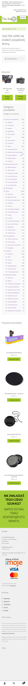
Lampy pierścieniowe (13, 287)
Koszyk (6, 607)
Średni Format (11, 230)
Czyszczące (11, 125)
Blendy (9, 281)
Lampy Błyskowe (10, 236)
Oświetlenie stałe (12, 296)
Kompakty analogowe (14, 209)
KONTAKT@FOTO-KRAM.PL (14, 519)
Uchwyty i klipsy (12, 307)
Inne (9, 137)
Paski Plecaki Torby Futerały (15, 152)
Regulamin (7, 601)
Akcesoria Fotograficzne (12, 119)
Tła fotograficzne (12, 304)
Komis (7, 191)
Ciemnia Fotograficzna (14, 200)
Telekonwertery (12, 269)
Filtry (9, 257)
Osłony (9, 263)
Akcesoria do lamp (13, 239)
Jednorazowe (11, 170)
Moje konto (7, 598)
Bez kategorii (9, 188)
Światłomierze (12, 158)
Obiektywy (10, 227)
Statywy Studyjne (12, 301)
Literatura (10, 143)
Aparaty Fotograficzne (12, 164)
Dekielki (10, 128)
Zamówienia (7, 604)
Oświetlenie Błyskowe (13, 293)
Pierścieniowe (11, 242)
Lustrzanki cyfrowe (13, 224)
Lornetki (10, 218)
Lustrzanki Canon (12, 176)
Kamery (10, 206)
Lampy (9, 215)
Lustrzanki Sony (12, 185)
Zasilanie (10, 161)
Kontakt (6, 610)
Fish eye (10, 260)
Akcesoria (10, 194)
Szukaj (14, 683)
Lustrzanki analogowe (14, 221)
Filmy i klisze (11, 134)
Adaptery (10, 122)
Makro (9, 146)
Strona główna (7, 29)
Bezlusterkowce (12, 167)
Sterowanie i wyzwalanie (14, 245)
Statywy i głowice (12, 155)
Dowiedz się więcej (14, 400)
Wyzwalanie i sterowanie (14, 310)
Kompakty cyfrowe (13, 173)
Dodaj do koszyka (7, 97)
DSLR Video (11, 131)
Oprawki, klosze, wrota (14, 290)
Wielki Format (11, 233)
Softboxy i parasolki (13, 298)
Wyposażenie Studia (11, 275)
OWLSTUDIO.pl (13, 585)
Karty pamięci (11, 140)
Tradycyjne (10, 248)
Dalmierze (10, 203)
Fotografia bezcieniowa (14, 284)
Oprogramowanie (12, 149)
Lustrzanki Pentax (13, 182)
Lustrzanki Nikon (12, 179)
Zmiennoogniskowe (13, 272)
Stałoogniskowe (12, 266)
